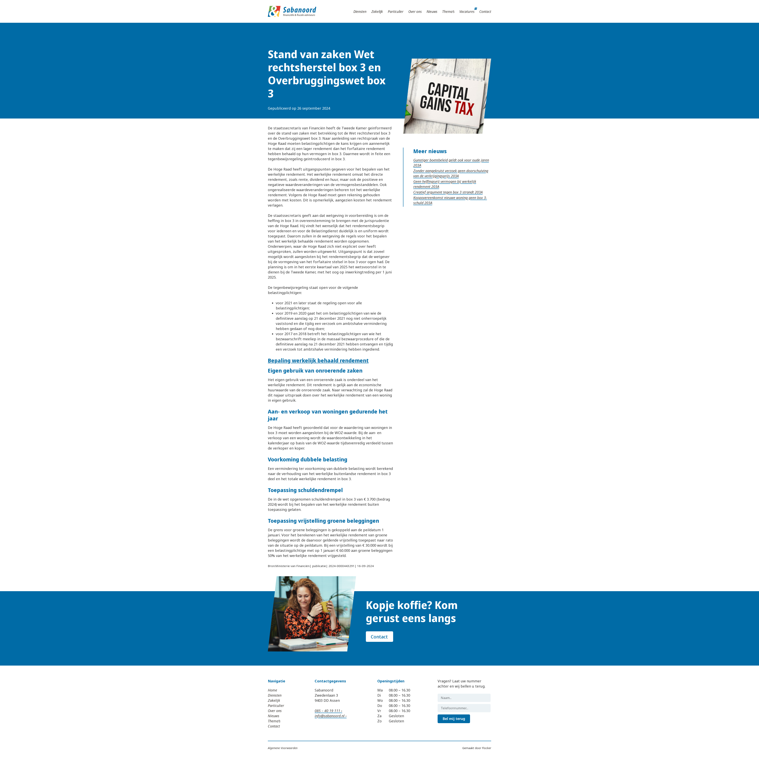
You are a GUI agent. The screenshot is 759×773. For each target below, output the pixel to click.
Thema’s (448, 11)
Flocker (486, 748)
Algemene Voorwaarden (282, 748)
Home (272, 690)
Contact (485, 11)
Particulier (395, 11)
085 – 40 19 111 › (328, 710)
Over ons (415, 11)
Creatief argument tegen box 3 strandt (444, 192)
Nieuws (432, 11)
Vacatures (466, 11)
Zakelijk (377, 11)
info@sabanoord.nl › (330, 715)
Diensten (359, 11)
